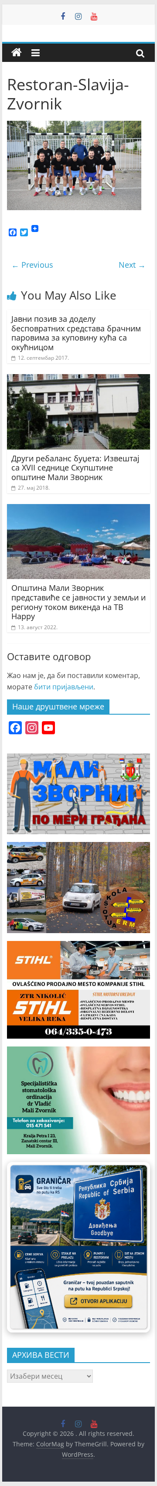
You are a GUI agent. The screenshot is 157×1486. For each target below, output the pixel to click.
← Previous (32, 264)
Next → (132, 264)
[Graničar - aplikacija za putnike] (78, 1247)
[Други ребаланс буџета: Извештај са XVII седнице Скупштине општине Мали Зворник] (78, 379)
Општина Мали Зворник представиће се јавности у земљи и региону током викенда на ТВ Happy (78, 602)
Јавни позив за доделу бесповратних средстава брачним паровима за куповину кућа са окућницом (76, 333)
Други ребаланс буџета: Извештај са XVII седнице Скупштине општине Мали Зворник (75, 467)
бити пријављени (63, 687)
